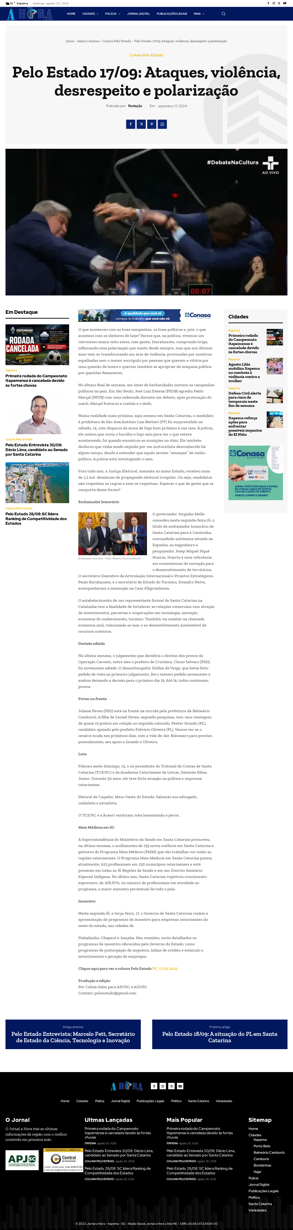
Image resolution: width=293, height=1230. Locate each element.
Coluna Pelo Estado (116, 41)
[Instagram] (274, 3)
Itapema (11, 370)
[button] (223, 13)
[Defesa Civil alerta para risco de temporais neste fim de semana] (275, 395)
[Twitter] (279, 3)
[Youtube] (285, 3)
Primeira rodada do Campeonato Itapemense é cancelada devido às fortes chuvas (36, 380)
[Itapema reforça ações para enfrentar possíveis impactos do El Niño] (275, 419)
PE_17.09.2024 (165, 968)
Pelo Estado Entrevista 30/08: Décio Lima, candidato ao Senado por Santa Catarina (36, 449)
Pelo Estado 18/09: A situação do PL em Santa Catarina (219, 1037)
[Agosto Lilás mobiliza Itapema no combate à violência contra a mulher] (275, 366)
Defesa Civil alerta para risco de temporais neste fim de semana (244, 399)
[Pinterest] (151, 124)
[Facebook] (268, 3)
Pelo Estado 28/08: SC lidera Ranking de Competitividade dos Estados (36, 518)
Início (70, 41)
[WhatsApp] (162, 124)
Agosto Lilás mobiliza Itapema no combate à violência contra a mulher (244, 372)
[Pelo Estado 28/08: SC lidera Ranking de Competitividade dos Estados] (37, 482)
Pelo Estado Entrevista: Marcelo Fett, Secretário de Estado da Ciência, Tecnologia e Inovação (73, 1037)
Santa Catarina (88, 41)
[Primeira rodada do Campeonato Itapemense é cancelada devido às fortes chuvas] (37, 344)
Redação (135, 106)
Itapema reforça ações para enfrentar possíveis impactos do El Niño (245, 426)
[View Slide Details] (146, 315)
